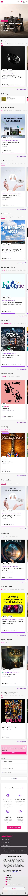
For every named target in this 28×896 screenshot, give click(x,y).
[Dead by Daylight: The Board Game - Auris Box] (13, 339)
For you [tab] (3, 163)
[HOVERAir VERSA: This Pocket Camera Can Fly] (13, 179)
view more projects (21, 89)
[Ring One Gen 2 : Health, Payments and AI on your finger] (13, 58)
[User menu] (24, 2)
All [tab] (1, 43)
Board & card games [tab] (6, 323)
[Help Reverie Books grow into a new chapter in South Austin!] (13, 285)
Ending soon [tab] (17, 483)
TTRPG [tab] (14, 323)
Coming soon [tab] (4, 429)
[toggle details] (24, 86)
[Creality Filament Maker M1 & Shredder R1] (13, 126)
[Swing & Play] (13, 392)
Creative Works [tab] (17, 43)
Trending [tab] (3, 483)
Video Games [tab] (21, 323)
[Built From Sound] (13, 445)
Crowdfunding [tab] (15, 163)
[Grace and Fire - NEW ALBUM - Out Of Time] (13, 551)
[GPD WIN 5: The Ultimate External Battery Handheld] (13, 605)
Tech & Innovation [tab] (8, 43)
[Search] (18, 2)
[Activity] (21, 1)
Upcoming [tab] (8, 163)
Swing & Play (6, 408)
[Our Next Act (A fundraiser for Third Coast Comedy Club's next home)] (13, 232)
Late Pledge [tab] (23, 163)
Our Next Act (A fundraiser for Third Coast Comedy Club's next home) (12, 250)
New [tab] (10, 429)
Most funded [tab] (10, 483)
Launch (13, 752)
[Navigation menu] (26, 1)
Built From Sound (7, 462)
